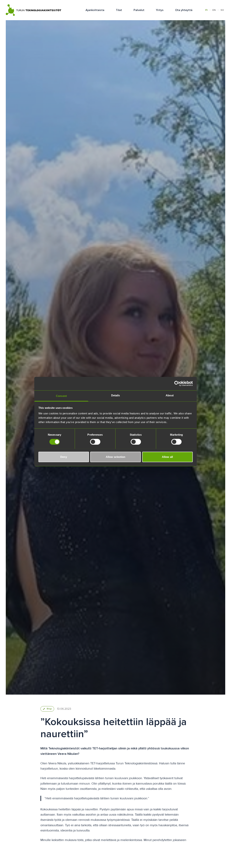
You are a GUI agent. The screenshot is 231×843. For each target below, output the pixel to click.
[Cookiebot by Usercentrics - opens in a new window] (177, 383)
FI (206, 10)
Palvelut (139, 10)
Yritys (160, 10)
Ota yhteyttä (183, 10)
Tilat (119, 10)
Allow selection (115, 456)
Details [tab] (115, 395)
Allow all (167, 456)
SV (222, 10)
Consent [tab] (61, 395)
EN (214, 10)
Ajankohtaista (95, 10)
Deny (63, 456)
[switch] (95, 442)
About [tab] (170, 395)
